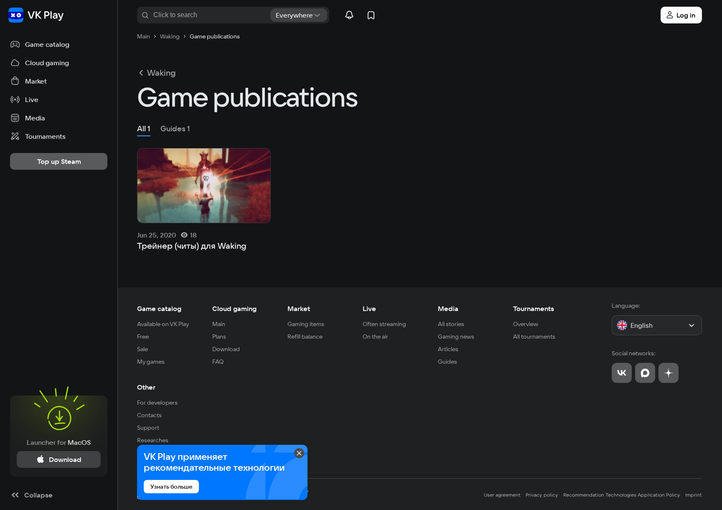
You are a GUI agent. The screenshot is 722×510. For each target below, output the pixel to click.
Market (298, 308)
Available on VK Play (163, 324)
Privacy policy (542, 495)
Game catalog (159, 308)
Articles (448, 349)
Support (148, 427)
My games (151, 361)
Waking (161, 73)
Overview (525, 324)
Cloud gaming (234, 308)
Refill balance (305, 336)
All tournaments (534, 336)
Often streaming (384, 324)
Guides (447, 361)
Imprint (693, 495)
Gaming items (305, 324)
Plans (219, 336)
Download (226, 349)
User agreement (502, 495)
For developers (157, 402)
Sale (142, 349)
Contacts (149, 415)
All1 (143, 128)
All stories (451, 324)
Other (146, 387)
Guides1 (175, 128)
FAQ (218, 361)
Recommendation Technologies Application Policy (621, 495)
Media (448, 308)
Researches (152, 440)
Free (143, 336)
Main (218, 324)
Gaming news (456, 336)
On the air (375, 336)
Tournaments (533, 308)
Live (369, 308)
